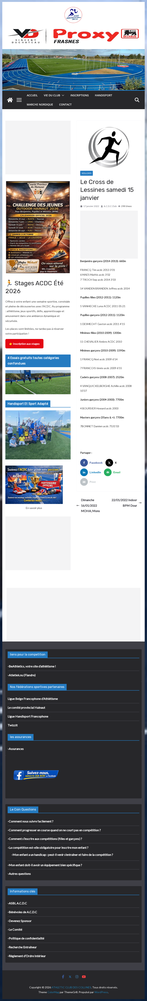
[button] (62, 95)
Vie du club (52, 95)
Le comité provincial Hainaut (26, 707)
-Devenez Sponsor (20, 921)
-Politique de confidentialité (26, 938)
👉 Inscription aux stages (24, 343)
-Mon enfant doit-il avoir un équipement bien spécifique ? (45, 865)
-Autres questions (19, 873)
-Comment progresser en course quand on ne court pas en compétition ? (54, 830)
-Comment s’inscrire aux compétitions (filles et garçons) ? (45, 838)
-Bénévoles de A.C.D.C (22, 912)
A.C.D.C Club (110, 206)
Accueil (32, 95)
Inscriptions (79, 95)
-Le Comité (15, 929)
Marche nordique (40, 104)
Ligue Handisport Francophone (28, 716)
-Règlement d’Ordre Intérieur (27, 956)
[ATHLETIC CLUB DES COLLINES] (10, 100)
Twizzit (13, 725)
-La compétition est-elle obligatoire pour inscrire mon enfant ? (48, 847)
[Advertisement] (109, 235)
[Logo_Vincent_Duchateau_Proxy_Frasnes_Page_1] (73, 30)
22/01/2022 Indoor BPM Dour (124, 502)
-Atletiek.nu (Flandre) (22, 675)
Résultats (86, 173)
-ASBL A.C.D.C (17, 903)
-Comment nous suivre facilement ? (30, 821)
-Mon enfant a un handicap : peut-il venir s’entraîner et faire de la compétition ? (62, 854)
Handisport (103, 95)
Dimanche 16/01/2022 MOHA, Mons (90, 505)
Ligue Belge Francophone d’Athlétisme (33, 698)
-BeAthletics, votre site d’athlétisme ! (32, 666)
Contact (65, 104)
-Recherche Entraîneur (22, 947)
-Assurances (16, 748)
